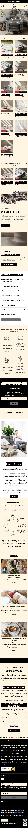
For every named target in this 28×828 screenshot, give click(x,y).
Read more (14, 582)
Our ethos (5, 225)
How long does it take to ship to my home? (12, 300)
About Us (14, 496)
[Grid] (24, 38)
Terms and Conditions (4, 815)
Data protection (12, 815)
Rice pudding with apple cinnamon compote (14, 639)
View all (14, 165)
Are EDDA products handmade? (10, 286)
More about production (9, 264)
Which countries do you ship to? (10, 291)
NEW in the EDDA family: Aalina (14, 606)
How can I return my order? (8, 314)
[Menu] (1, 6)
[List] (26, 38)
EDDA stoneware (7, 823)
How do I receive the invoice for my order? (13, 310)
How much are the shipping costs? (10, 296)
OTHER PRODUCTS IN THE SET (14, 164)
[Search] (4, 6)
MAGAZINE (14, 556)
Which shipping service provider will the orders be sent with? (12, 280)
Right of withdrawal (19, 815)
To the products (14, 730)
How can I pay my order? (8, 305)
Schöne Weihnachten (14, 576)
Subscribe (14, 403)
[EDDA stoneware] (14, 6)
